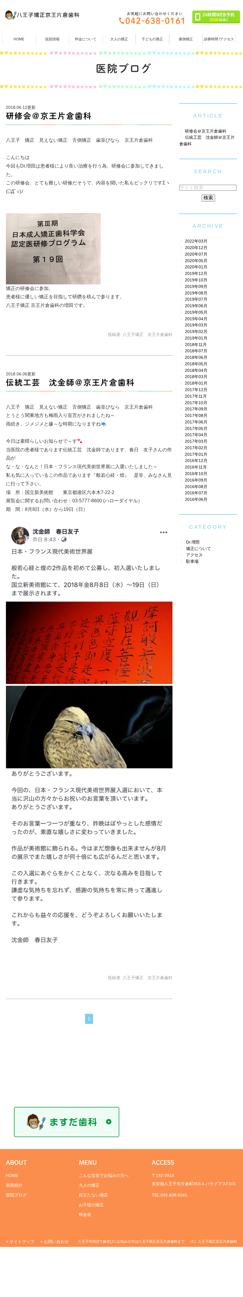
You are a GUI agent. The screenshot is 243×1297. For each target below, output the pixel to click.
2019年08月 (196, 293)
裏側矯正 (186, 39)
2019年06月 (196, 306)
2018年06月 (196, 357)
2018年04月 (196, 370)
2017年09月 (196, 409)
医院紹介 (14, 1185)
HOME (19, 39)
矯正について (198, 548)
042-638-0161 (174, 1195)
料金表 (85, 1214)
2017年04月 (196, 435)
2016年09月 (196, 480)
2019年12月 (196, 273)
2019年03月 (196, 325)
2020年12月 (196, 248)
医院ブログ (16, 1195)
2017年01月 (196, 454)
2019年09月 (196, 286)
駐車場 (192, 561)
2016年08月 (196, 487)
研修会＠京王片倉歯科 (49, 116)
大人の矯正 (119, 39)
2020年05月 (196, 261)
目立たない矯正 (93, 1195)
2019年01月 (196, 338)
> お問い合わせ (54, 1241)
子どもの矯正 (152, 39)
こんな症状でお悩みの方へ (104, 1175)
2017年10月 (196, 403)
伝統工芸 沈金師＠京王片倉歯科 (70, 382)
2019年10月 (196, 280)
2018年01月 (196, 383)
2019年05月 (196, 312)
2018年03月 (196, 377)
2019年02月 (196, 331)
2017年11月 (196, 396)
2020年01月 (196, 267)
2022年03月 (196, 241)
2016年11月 (196, 467)
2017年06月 (196, 422)
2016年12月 (196, 460)
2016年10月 (196, 473)
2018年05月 (196, 364)
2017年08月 (196, 415)
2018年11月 (196, 344)
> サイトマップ (20, 1241)
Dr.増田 (193, 542)
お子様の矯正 (91, 1204)
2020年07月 (196, 254)
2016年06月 (196, 499)
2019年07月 (196, 299)
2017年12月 (196, 390)
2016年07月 (196, 493)
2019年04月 (196, 319)
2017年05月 (196, 428)
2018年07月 (196, 351)
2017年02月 (196, 448)
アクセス (194, 555)
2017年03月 (196, 441)
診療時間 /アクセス (219, 39)
